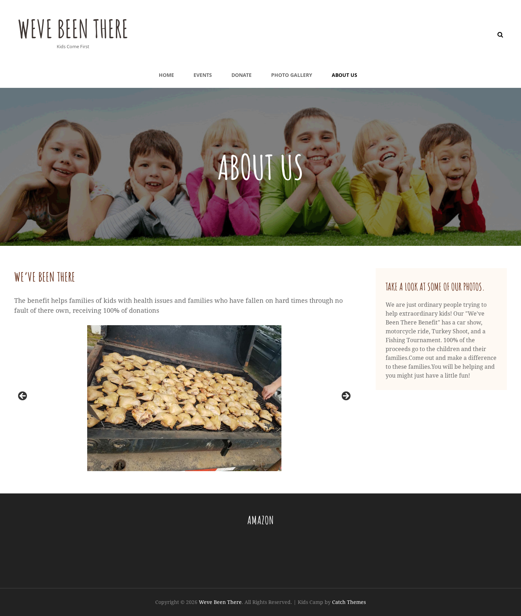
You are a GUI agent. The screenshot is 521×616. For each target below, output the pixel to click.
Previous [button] (23, 396)
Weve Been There (73, 28)
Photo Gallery (291, 75)
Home (166, 75)
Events (203, 75)
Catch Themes (349, 602)
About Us (344, 75)
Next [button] (345, 396)
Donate (241, 75)
